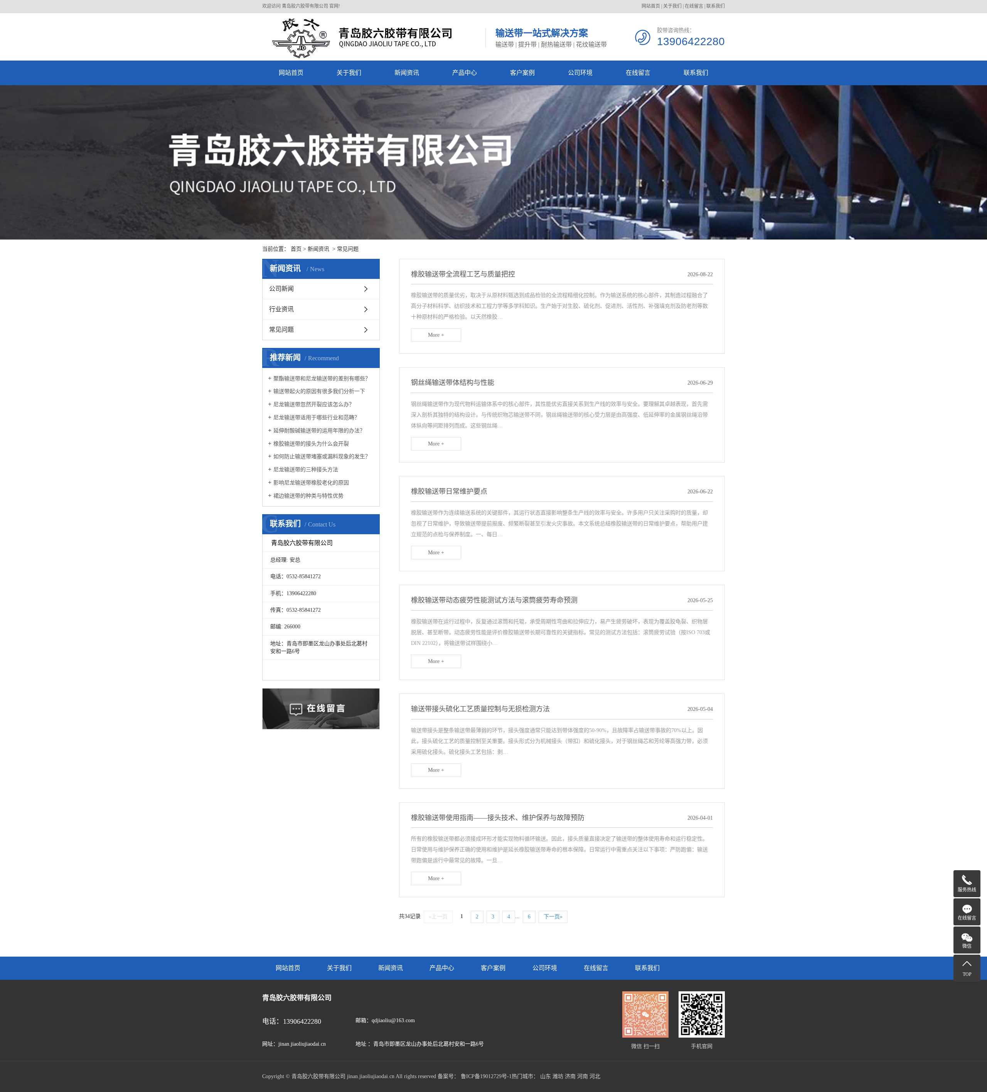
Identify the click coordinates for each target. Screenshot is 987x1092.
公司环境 (580, 72)
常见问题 (348, 249)
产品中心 (464, 72)
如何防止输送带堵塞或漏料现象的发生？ (322, 456)
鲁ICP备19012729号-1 (486, 1076)
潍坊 (557, 1076)
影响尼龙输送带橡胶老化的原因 (311, 483)
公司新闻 (281, 288)
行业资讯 (281, 309)
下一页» (553, 917)
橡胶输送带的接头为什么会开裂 (311, 444)
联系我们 (715, 6)
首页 (296, 249)
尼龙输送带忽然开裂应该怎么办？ (313, 404)
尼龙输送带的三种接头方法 (305, 470)
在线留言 (694, 6)
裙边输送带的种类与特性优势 (308, 496)
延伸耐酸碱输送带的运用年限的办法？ (319, 431)
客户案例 (522, 72)
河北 (595, 1076)
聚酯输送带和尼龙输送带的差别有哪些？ (322, 378)
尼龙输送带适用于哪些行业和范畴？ (316, 417)
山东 (545, 1076)
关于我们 (672, 6)
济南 (570, 1076)
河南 (582, 1076)
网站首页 (651, 6)
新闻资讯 (406, 72)
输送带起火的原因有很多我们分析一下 (319, 391)
